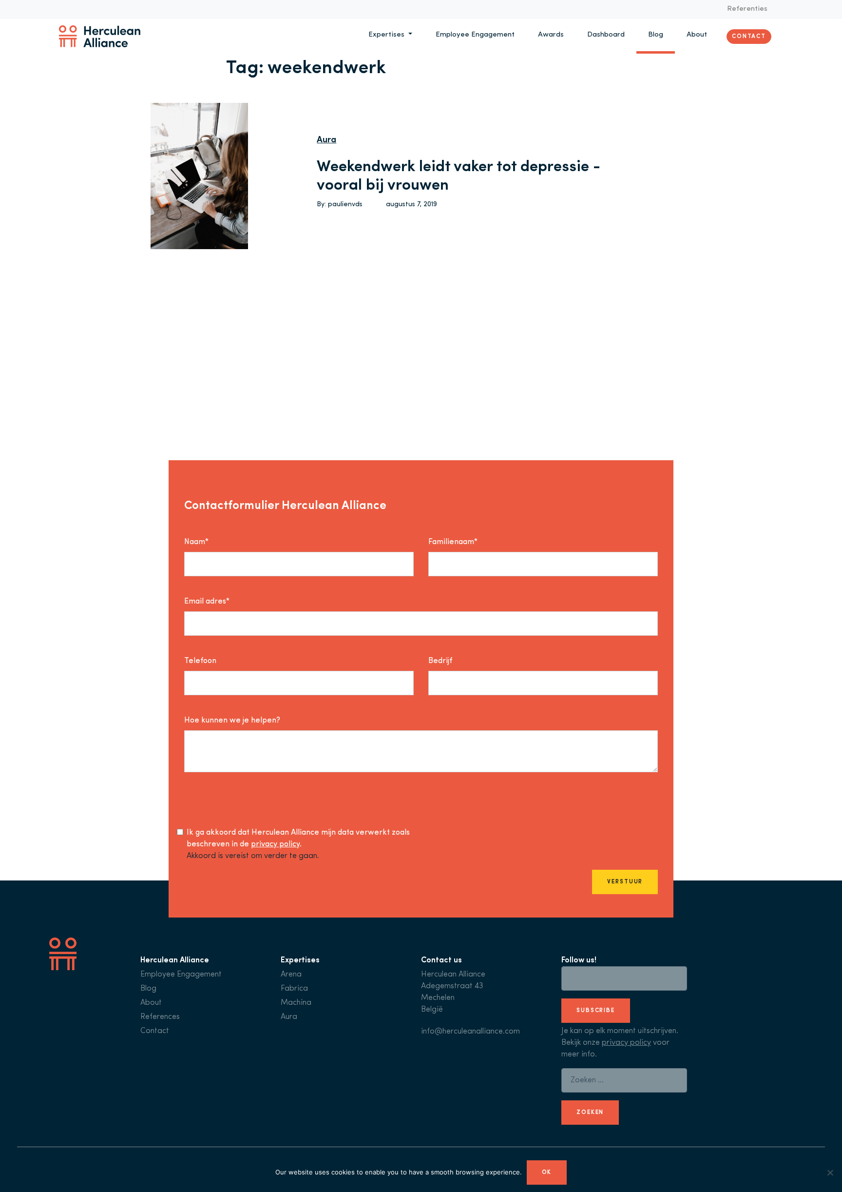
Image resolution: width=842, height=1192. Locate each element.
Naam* (196, 542)
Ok (547, 1172)
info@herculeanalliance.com (470, 1032)
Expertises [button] (387, 35)
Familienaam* (453, 542)
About (697, 35)
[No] (830, 1172)
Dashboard (606, 35)
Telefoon (200, 661)
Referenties (747, 9)
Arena (291, 974)
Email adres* (207, 602)
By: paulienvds (340, 204)
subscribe (595, 1011)
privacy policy (275, 844)
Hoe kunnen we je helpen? (232, 720)
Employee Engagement (475, 35)
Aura (326, 140)
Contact (749, 36)
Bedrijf (440, 661)
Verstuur (625, 882)
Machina (296, 1003)
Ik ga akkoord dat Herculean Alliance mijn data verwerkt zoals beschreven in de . (298, 838)
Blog (655, 35)
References (160, 1017)
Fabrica (294, 989)
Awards (551, 35)
